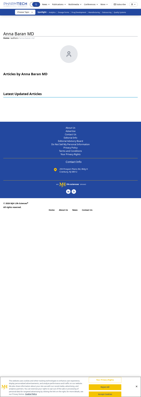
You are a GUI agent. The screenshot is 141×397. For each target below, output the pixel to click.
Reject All (105, 387)
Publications (57, 4)
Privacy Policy (70, 147)
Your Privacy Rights (71, 154)
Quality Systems (120, 12)
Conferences (90, 4)
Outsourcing (106, 12)
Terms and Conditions (70, 150)
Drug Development (78, 12)
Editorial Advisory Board (70, 141)
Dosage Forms (63, 12)
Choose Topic (23, 12)
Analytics (52, 12)
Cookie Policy (31, 394)
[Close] (137, 386)
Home (6, 38)
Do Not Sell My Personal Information (70, 144)
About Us (70, 127)
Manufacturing (94, 12)
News (75, 210)
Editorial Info (70, 137)
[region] (70, 387)
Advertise (70, 131)
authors (14, 38)
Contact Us (70, 134)
